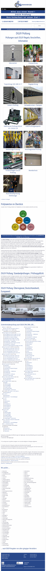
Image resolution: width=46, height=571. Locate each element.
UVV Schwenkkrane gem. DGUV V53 (11, 357)
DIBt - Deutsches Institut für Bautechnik (11, 419)
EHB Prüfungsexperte (33, 126)
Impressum (26, 562)
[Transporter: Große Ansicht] (23, 311)
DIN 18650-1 (10, 391)
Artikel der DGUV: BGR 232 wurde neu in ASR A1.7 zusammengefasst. (15, 457)
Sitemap (26, 563)
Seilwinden (6, 365)
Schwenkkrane (29, 354)
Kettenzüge (6, 369)
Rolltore (28, 345)
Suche (39, 25)
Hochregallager (7, 385)
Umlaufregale (29, 357)
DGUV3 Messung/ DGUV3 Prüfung (33, 341)
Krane (27, 351)
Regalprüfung (33, 84)
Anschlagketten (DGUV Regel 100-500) (12, 334)
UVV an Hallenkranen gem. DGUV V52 (12, 352)
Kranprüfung (33, 63)
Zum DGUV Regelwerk (20, 456)
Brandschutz (33, 170)
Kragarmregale (7, 386)
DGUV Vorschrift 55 (29, 327)
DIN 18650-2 (16, 391)
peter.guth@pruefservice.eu (39, 21)
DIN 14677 (5, 394)
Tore (27, 361)
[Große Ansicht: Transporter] (23, 298)
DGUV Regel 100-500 (7, 332)
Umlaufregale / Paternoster (10, 389)
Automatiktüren (29, 342)
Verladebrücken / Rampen (33, 105)
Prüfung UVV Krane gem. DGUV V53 (11, 355)
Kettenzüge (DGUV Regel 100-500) (11, 339)
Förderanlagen (7, 366)
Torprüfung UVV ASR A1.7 (13, 84)
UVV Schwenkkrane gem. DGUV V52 (11, 349)
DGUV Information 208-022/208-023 (32, 358)
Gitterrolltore (29, 344)
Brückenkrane (29, 352)
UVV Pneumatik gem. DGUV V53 (11, 358)
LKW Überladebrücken (9, 378)
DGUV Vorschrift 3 (28, 339)
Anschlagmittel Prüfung (33, 149)
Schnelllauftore (29, 347)
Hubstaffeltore (29, 368)
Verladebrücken (7, 379)
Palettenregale (7, 384)
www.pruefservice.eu (10, 566)
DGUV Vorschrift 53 (7, 354)
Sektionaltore (29, 348)
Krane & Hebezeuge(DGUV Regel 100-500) (13, 345)
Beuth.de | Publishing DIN (6, 463)
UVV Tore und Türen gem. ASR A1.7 (11, 328)
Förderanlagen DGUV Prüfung (13, 171)
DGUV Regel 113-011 (7, 329)
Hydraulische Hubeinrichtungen (10, 337)
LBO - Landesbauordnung (8, 423)
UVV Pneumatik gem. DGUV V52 (11, 351)
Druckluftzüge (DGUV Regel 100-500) (12, 342)
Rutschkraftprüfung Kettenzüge (13, 195)
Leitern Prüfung (12, 105)
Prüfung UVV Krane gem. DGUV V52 (11, 348)
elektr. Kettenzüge (30, 355)
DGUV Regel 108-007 (7, 381)
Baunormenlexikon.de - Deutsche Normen (9, 460)
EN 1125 (4, 398)
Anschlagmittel (29, 376)
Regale (5, 382)
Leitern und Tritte (30, 379)
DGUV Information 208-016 (30, 378)
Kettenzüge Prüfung (13, 149)
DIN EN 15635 (6, 409)
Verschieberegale (8, 388)
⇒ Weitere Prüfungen (5, 199)
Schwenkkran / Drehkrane (9, 344)
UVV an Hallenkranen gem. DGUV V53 (12, 359)
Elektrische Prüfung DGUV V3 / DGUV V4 (13, 127)
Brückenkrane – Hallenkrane (10, 341)
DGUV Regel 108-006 (29, 371)
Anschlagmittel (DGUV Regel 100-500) (12, 335)
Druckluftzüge (7, 372)
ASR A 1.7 (5, 327)
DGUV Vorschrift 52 (7, 347)
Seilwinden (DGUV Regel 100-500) (11, 338)
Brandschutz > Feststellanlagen (10, 396)
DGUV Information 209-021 (30, 374)
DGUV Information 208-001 (8, 376)
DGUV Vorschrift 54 (7, 364)
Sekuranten (13, 63)
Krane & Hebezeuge (8, 375)
